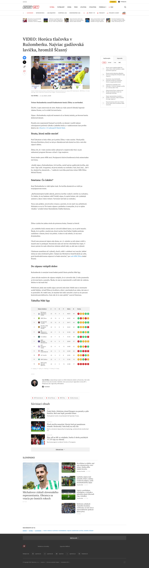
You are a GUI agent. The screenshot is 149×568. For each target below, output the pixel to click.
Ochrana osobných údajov (53, 562)
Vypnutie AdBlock (65, 546)
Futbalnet (60, 7)
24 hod (109, 62)
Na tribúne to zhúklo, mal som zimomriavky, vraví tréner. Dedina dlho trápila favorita (85, 466)
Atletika (83, 7)
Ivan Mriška (34, 96)
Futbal (52, 7)
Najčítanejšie (106, 58)
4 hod (104, 62)
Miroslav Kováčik (81, 471)
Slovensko (38, 530)
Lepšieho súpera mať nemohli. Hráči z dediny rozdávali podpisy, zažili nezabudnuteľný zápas (85, 480)
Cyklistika (92, 7)
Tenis (76, 7)
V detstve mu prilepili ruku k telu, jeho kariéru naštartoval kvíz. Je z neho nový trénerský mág (56, 20)
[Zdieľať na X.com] (24, 62)
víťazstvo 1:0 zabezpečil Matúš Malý (52, 128)
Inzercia (42, 562)
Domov (25, 530)
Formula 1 (102, 7)
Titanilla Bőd (80, 485)
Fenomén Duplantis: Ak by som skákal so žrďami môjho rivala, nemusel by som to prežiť (118, 20)
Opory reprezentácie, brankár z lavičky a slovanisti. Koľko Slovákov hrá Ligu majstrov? (98, 20)
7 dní (115, 62)
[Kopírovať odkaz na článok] (24, 66)
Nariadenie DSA (65, 562)
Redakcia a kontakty (43, 546)
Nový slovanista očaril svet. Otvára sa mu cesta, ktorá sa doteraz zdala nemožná (76, 20)
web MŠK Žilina (76, 256)
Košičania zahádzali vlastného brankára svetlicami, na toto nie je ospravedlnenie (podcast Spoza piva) (85, 507)
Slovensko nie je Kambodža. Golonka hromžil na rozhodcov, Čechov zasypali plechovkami (34, 20)
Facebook (47, 386)
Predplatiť (113, 1)
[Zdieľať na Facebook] (24, 57)
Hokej (69, 7)
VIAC (111, 7)
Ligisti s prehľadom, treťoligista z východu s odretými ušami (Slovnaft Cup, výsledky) (85, 493)
